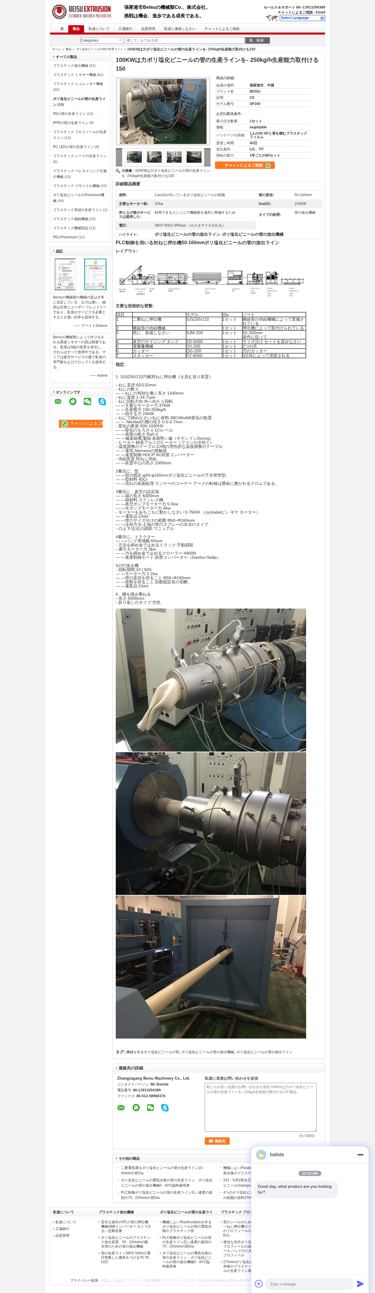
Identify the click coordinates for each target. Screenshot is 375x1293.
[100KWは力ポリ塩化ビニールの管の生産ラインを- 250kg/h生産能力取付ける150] (163, 111)
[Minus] (360, 1154)
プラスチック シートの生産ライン (80, 156)
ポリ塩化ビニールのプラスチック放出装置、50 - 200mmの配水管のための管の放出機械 (125, 1242)
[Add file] (259, 1283)
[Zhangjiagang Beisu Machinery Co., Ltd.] (322, 18)
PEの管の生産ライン (69, 114)
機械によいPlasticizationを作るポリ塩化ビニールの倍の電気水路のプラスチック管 (187, 1226)
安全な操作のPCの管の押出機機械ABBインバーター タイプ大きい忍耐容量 (126, 1226)
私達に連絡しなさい (180, 29)
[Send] (360, 1283)
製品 (76, 29)
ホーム (56, 49)
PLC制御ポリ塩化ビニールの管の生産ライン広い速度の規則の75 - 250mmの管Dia (187, 1242)
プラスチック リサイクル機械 (76, 186)
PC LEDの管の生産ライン (73, 147)
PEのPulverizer (65, 237)
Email (320, 12)
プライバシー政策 (84, 1280)
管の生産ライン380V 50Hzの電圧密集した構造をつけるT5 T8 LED (126, 1257)
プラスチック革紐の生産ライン (77, 210)
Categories (89, 40)
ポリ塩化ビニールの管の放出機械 (207, 1052)
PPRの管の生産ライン (70, 123)
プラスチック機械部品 (70, 228)
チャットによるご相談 (295, 12)
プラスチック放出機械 (70, 66)
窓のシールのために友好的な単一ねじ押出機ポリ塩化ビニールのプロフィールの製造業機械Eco (247, 1228)
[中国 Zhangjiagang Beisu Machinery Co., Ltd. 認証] (65, 289)
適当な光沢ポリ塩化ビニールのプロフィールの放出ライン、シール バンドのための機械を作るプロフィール (248, 1248)
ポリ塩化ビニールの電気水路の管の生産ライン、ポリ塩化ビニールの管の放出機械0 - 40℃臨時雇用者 (187, 1259)
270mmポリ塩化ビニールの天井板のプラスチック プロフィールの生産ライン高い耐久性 (248, 1266)
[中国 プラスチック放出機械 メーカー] (87, 11)
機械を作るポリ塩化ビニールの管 (152, 1052)
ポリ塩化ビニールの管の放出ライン (264, 1052)
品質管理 (148, 29)
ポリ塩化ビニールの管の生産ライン (99, 49)
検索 (260, 40)
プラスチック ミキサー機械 (74, 75)
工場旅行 (125, 29)
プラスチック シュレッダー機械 (78, 84)
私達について (99, 29)
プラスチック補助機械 (70, 219)
